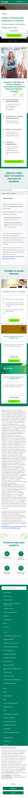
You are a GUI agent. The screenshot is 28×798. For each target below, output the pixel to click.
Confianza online (7, 672)
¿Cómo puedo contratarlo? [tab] (9, 193)
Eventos (5, 632)
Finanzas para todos (8, 650)
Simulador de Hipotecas (9, 654)
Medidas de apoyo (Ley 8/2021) (11, 732)
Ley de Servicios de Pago (9, 721)
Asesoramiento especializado (10, 646)
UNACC (5, 623)
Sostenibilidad (7, 619)
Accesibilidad (6, 728)
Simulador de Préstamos (9, 657)
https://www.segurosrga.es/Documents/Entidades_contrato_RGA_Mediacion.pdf (14, 527)
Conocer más (13, 320)
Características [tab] (8, 198)
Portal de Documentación (9, 683)
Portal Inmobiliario (8, 661)
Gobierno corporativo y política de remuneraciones (12, 604)
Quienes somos (7, 592)
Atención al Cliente (8, 608)
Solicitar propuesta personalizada (13, 161)
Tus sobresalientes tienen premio (12, 636)
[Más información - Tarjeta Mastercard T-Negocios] (14, 329)
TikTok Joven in (7, 741)
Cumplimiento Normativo (9, 725)
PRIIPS (4, 692)
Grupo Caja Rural (7, 600)
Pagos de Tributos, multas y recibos (12, 668)
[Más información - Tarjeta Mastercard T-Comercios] (14, 369)
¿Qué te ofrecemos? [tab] (7, 190)
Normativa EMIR (7, 696)
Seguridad (6, 616)
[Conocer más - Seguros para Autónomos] (14, 283)
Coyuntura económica (9, 718)
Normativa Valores (8, 707)
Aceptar (13, 792)
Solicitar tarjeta (14, 357)
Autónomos (19, 1)
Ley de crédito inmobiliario (10, 703)
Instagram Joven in (8, 737)
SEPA (4, 710)
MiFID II (5, 688)
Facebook (5, 745)
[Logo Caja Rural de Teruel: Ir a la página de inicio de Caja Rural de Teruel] (4, 2)
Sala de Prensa (7, 596)
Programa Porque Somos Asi (10, 643)
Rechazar (13, 788)
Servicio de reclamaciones (10, 612)
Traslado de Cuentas (8, 676)
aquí (18, 777)
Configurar (13, 784)
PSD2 (4, 699)
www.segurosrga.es (7, 485)
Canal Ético (6, 627)
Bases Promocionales (8, 665)
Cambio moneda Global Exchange (12, 679)
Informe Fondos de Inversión (10, 714)
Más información (13, 360)
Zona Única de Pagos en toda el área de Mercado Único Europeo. (13, 257)
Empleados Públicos (8, 639)
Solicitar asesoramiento (13, 35)
